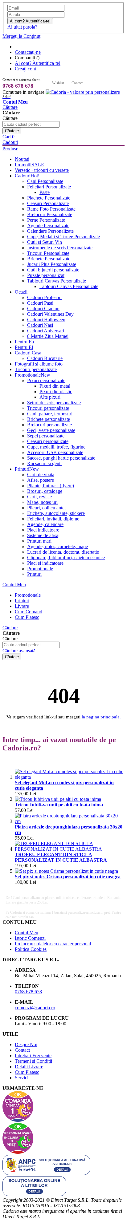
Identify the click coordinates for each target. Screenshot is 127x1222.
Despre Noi (26, 1044)
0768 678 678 (17, 86)
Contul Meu (14, 584)
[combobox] (30, 124)
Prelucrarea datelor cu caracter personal (53, 943)
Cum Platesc (27, 1072)
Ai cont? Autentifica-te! (37, 63)
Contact (77, 83)
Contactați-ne (28, 52)
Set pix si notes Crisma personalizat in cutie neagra (68, 876)
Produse (10, 148)
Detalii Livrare (29, 1066)
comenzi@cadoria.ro (35, 1007)
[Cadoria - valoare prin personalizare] (83, 92)
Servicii (22, 1077)
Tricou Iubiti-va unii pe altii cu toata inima (59, 804)
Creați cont (25, 68)
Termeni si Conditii (33, 1061)
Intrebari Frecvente (33, 1055)
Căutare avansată (18, 650)
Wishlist (58, 83)
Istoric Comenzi (30, 938)
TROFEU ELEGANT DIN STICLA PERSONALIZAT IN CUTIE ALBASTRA (61, 857)
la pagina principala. (101, 716)
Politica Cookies (31, 949)
